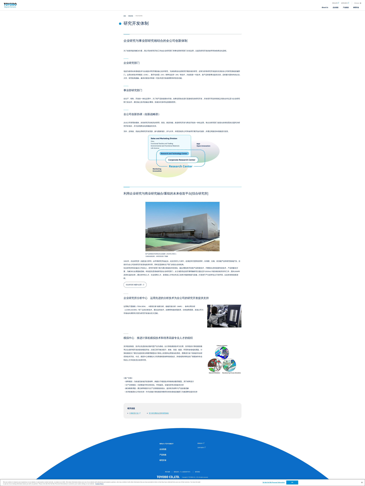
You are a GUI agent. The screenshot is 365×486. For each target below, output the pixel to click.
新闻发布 (334, 3)
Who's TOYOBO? (166, 444)
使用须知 (197, 471)
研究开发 (162, 460)
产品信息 (162, 455)
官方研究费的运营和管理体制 (159, 413)
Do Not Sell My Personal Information (274, 482)
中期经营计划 (134, 413)
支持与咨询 (344, 3)
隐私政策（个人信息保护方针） (182, 471)
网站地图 (167, 471)
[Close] (362, 482)
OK (292, 482)
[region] (182, 482)
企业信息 (162, 449)
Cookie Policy (99, 484)
